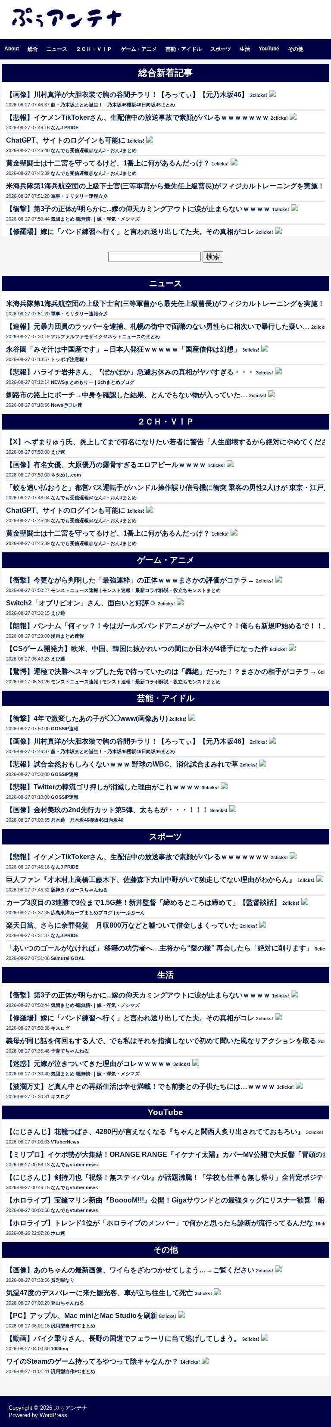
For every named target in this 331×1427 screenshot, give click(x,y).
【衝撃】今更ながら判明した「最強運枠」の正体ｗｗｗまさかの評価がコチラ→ (130, 580)
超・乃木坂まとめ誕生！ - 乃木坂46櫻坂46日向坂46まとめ (113, 104)
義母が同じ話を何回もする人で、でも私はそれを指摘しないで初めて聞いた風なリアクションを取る (161, 1040)
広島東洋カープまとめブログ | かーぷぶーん (98, 912)
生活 (245, 49)
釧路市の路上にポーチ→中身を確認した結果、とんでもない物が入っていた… (126, 395)
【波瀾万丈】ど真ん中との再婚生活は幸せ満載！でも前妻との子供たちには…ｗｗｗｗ (140, 1086)
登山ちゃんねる (67, 1302)
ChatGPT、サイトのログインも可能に (65, 140)
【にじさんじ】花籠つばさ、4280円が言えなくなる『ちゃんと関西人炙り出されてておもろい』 (155, 1131)
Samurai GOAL (68, 958)
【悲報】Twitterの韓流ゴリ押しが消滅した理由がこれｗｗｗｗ (103, 787)
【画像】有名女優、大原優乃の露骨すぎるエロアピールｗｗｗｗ (106, 464)
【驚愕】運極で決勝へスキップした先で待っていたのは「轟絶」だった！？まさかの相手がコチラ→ (161, 671)
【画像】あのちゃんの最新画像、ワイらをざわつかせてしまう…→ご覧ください (130, 1270)
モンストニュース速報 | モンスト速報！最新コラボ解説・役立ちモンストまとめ (136, 590)
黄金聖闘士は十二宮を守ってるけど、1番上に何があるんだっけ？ (108, 163)
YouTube (269, 49)
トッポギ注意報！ (70, 359)
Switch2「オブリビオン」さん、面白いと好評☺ (81, 603)
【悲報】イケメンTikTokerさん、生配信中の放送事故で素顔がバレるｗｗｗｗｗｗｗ (137, 117)
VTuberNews (65, 1141)
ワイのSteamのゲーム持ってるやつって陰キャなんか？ (92, 1361)
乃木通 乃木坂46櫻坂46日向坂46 (87, 820)
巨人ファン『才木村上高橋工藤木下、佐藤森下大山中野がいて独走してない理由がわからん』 (151, 879)
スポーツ (220, 49)
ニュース (57, 49)
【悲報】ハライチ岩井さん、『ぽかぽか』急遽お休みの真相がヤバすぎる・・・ (130, 372)
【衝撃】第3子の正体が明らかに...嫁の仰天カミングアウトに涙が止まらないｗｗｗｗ (138, 208)
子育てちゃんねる (70, 1050)
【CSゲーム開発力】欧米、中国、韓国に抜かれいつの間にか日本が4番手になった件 (137, 648)
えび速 (58, 452)
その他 (295, 49)
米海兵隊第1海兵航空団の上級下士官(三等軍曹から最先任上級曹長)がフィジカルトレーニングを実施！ (165, 186)
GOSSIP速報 (64, 728)
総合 (33, 49)
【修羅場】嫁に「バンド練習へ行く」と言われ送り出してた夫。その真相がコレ (130, 231)
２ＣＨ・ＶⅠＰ (94, 49)
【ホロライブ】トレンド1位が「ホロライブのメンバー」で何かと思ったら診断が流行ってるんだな (159, 1223)
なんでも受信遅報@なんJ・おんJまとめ (94, 150)
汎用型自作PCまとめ (73, 1325)
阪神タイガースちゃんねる (79, 889)
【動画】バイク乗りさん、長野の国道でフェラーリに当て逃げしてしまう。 (123, 1338)
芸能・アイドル (184, 49)
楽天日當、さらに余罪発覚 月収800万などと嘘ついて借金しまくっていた (122, 925)
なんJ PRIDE (64, 127)
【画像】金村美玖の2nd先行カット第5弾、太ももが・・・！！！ (107, 809)
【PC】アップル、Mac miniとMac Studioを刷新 (81, 1315)
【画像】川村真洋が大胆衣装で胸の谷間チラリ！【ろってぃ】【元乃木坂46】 (127, 94)
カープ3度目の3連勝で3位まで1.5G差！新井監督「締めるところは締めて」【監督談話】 (143, 902)
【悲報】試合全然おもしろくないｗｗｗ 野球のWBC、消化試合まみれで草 (122, 764)
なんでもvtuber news (74, 1164)
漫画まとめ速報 (67, 636)
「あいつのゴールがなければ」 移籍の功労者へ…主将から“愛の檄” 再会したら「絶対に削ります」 (159, 948)
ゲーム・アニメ (139, 49)
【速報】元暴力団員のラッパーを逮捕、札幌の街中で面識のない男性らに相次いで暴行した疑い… (157, 326)
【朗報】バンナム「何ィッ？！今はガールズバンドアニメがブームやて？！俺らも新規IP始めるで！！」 (168, 625)
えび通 (58, 613)
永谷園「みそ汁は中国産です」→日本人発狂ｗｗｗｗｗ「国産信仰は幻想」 (123, 349)
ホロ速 (58, 1233)
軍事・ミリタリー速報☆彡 (79, 196)
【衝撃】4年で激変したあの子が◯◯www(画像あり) (87, 718)
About (11, 49)
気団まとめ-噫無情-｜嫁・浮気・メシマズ (95, 218)
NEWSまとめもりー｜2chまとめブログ (92, 382)
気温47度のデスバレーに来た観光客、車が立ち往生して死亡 (99, 1292)
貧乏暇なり (63, 1280)
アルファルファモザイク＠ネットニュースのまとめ (105, 336)
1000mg (60, 1348)
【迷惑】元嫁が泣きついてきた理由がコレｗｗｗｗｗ (89, 1063)
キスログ (60, 1028)
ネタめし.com (66, 474)
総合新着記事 (165, 73)
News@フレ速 (66, 405)
